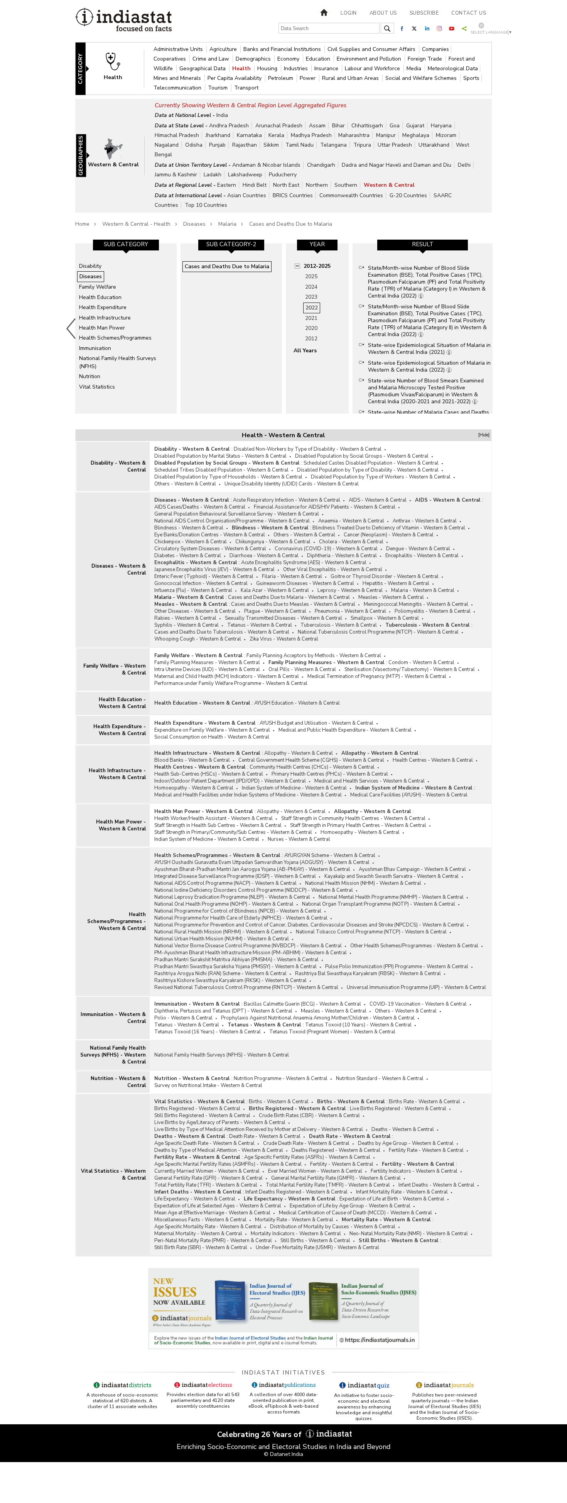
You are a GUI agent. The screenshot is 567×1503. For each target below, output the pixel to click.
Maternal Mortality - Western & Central (198, 1233)
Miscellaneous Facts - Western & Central (200, 1219)
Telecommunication (178, 87)
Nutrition (89, 376)
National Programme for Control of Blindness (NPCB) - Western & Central (237, 911)
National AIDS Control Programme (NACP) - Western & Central (225, 883)
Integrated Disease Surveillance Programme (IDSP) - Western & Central (235, 876)
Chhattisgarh (367, 125)
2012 (311, 338)
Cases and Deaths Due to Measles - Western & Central (293, 604)
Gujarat (415, 125)
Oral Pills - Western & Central (302, 669)
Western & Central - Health (136, 224)
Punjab (217, 145)
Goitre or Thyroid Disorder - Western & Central (385, 576)
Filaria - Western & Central (292, 576)
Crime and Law (211, 59)
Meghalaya (415, 135)
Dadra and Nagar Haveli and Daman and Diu (396, 165)
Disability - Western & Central (118, 466)
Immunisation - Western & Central (113, 1018)
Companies (435, 49)
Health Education (100, 297)
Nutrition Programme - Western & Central (280, 1078)
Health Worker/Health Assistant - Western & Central (213, 818)
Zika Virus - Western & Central (284, 639)
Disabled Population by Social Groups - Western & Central (362, 456)
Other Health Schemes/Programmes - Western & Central (414, 945)
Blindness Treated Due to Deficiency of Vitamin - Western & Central (388, 527)
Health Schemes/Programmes (115, 338)
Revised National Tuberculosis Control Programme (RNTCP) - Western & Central (246, 987)
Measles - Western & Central (391, 597)
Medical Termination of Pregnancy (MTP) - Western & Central (376, 676)
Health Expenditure (103, 307)
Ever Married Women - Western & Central (315, 1171)
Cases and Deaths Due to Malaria (290, 224)
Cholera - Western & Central (351, 541)
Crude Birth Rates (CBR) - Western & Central (309, 1115)
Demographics (254, 59)
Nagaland (167, 145)
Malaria (227, 224)
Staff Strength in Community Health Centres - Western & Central (353, 818)
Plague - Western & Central (275, 611)
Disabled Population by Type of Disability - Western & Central (368, 470)
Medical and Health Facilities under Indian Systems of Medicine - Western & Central (248, 794)
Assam (317, 125)
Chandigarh (321, 165)
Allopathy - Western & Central (298, 753)
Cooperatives (170, 59)
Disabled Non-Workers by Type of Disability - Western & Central (307, 449)
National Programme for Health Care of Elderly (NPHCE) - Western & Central (240, 918)
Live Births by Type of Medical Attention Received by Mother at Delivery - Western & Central (258, 1129)
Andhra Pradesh (229, 125)
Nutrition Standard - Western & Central (380, 1078)
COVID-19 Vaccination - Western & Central (418, 1004)
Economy (289, 59)
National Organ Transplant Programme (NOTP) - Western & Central (378, 904)
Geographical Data (203, 68)
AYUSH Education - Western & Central (297, 703)
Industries (296, 68)
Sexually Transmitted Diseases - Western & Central (283, 618)
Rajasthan (244, 145)
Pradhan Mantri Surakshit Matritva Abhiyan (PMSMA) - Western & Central (236, 959)
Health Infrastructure (105, 317)
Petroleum (281, 78)
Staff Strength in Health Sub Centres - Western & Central (218, 825)
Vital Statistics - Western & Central (113, 1175)
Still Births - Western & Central (315, 1240)
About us (383, 13)
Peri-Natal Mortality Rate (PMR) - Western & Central (213, 1240)
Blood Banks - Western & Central (192, 760)
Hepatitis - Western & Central (396, 583)
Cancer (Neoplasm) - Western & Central (389, 534)
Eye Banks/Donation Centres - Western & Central (209, 534)
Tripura (362, 145)
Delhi (464, 165)
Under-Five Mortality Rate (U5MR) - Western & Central (317, 1247)
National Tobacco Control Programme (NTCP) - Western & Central (371, 931)
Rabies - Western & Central (185, 618)
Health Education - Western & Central (122, 703)
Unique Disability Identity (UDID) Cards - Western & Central (291, 483)
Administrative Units (179, 49)
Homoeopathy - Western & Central (193, 787)
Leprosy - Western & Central (350, 590)
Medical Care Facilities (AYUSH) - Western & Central (408, 794)
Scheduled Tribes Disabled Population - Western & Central (221, 470)
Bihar (338, 125)
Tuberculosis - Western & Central (338, 625)
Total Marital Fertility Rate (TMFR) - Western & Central (328, 1185)
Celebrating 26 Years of (260, 1434)
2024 (311, 287)
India (222, 115)
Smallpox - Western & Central (385, 618)
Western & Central (389, 185)
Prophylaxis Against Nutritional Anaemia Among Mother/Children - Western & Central (318, 1017)
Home (82, 224)
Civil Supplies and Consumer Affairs (372, 49)
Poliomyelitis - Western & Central (433, 611)
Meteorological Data (453, 68)
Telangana (333, 145)
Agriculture (223, 49)
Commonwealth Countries (351, 195)
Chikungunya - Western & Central (272, 541)
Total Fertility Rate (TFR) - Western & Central (205, 1185)
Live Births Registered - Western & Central (398, 1108)
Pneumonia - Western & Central (350, 611)
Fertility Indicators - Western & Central (414, 1171)
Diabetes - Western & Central (187, 555)
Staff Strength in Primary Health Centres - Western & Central (358, 825)
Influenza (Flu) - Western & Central (193, 590)
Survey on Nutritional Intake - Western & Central (208, 1085)
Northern (317, 185)
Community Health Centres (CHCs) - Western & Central (312, 767)
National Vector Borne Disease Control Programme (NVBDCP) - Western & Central (248, 945)
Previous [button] (71, 328)
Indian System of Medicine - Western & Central (294, 787)
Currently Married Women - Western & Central (207, 1171)
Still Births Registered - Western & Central (202, 1115)
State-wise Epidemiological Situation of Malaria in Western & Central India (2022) (429, 366)
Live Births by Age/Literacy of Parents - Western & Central (219, 1122)
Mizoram (446, 135)
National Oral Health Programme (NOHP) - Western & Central (224, 904)
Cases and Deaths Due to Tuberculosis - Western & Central (221, 632)
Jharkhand (218, 135)
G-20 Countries (408, 195)
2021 (311, 318)
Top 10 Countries (206, 205)
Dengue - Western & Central (418, 548)
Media (415, 68)
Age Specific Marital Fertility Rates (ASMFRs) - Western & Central (228, 1164)
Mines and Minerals (178, 78)
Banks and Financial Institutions (282, 49)
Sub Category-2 (231, 244)
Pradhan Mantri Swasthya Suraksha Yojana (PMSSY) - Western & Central (235, 966)
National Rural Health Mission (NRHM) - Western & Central (220, 931)
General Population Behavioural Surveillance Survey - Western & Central (236, 514)
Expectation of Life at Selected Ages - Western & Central (217, 1205)
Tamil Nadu (299, 145)
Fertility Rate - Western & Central (426, 1150)
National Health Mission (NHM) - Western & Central (363, 883)
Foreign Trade (426, 59)
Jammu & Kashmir (176, 174)
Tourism (218, 87)
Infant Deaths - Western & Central (436, 1185)
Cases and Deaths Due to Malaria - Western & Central (289, 597)
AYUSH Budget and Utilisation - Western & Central (316, 723)
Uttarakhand (433, 145)
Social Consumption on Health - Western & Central (211, 737)
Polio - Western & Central (183, 1017)
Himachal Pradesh (177, 135)
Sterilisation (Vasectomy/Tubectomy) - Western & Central (409, 669)
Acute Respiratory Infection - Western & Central (286, 500)
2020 (311, 328)
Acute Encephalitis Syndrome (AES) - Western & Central (303, 562)
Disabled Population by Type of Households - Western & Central (228, 476)
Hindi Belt (255, 185)
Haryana (441, 125)
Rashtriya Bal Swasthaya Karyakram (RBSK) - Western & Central (368, 973)
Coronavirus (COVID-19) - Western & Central (326, 548)
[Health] (118, 68)
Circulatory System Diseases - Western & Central (210, 548)
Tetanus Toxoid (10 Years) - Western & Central (358, 1024)
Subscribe (424, 13)
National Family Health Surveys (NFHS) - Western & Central (113, 1055)
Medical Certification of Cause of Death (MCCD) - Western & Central (355, 1212)
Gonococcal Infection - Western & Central (201, 583)
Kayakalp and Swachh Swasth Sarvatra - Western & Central (391, 876)
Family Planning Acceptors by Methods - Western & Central (313, 655)
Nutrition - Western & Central (118, 1082)
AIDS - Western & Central (378, 500)
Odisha (193, 145)
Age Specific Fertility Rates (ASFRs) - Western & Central (307, 1157)
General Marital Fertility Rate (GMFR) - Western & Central (336, 1178)
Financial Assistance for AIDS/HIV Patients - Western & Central (324, 507)
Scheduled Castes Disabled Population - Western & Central (371, 463)
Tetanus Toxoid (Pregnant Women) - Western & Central (332, 1031)
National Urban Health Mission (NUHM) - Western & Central (221, 938)
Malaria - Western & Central (422, 590)
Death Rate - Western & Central (264, 1136)
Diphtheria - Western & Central (342, 555)
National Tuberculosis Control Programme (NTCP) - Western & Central (378, 632)
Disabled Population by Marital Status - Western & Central (220, 456)
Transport (246, 87)
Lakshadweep (245, 174)
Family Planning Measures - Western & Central (207, 662)
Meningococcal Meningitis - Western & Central (416, 604)
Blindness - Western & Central (188, 527)
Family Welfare (97, 287)
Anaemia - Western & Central (351, 520)
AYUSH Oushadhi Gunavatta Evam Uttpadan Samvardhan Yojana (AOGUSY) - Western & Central (262, 862)
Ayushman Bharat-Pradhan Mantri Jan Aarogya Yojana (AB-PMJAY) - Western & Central (252, 869)
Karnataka (249, 135)
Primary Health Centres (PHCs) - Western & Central (330, 774)
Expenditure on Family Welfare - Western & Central (212, 730)
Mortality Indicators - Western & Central (296, 1233)
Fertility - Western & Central (341, 1164)
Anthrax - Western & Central (425, 520)
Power (308, 78)
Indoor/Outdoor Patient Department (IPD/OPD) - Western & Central (230, 781)
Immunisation (95, 348)
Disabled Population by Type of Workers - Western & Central (381, 476)
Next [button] (494, 328)
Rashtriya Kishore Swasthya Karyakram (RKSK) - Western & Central (230, 980)
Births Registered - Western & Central (197, 1108)
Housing (268, 68)
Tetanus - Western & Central (259, 625)
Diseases (194, 224)
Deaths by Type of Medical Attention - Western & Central (218, 1150)
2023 (311, 297)
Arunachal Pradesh (278, 125)
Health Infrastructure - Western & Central (117, 774)
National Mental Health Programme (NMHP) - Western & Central (391, 897)
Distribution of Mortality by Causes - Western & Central (332, 1226)
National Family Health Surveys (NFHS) (117, 362)
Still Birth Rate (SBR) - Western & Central (200, 1247)
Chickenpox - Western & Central (190, 541)
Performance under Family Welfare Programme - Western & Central (230, 683)
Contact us (468, 13)
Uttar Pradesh (395, 145)
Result (423, 244)
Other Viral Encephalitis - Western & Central (332, 569)
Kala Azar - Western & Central (275, 590)
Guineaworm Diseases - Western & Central (305, 583)
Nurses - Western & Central (299, 839)
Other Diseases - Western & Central (195, 611)
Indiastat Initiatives (284, 1372)
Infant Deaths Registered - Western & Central (296, 1192)
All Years (305, 350)
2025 (311, 276)
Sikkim (271, 145)
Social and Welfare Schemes (421, 78)
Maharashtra (354, 135)
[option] (126, 328)
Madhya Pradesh (311, 135)
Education (319, 59)
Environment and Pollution (370, 59)
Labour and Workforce (373, 68)
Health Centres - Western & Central (433, 760)
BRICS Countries (293, 195)
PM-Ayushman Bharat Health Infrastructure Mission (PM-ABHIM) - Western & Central (250, 952)
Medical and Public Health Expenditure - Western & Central (345, 730)
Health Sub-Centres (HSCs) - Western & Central (208, 774)
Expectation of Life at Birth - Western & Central (391, 1198)
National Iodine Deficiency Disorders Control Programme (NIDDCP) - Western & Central (253, 890)
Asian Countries (246, 195)
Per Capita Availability (235, 78)
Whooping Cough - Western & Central (197, 639)
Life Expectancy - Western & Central (194, 1198)
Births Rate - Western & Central (424, 1101)
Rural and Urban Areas (351, 78)
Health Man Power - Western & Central (121, 825)
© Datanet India (283, 1454)
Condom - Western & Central (421, 662)
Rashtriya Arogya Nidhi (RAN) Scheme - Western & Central (220, 973)
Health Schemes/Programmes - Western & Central (116, 921)
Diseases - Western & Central (118, 570)
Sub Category (126, 244)
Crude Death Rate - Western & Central (306, 1143)
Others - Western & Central (185, 483)
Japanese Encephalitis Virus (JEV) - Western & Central (214, 569)
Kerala (276, 135)
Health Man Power (102, 327)
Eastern (226, 185)
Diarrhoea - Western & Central (264, 555)
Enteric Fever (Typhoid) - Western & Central (203, 576)
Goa (395, 125)
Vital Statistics (97, 387)
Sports (471, 78)
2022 (311, 307)
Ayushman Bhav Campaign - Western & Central (412, 869)
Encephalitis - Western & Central (422, 555)
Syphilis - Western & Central (186, 625)
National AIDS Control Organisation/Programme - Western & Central (232, 520)
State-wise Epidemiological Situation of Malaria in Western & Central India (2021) (429, 349)
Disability (90, 266)
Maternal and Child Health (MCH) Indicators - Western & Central (226, 676)
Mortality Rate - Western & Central (294, 1219)
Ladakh (212, 174)
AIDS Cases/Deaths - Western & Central (199, 507)
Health (242, 68)
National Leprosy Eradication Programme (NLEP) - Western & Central (232, 897)
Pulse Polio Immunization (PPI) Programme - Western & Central (396, 966)
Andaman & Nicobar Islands (266, 165)
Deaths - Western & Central (402, 1129)
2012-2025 (317, 266)
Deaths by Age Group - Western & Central (406, 1143)
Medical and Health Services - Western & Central (369, 781)
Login (349, 13)
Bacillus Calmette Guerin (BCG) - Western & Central (302, 1004)
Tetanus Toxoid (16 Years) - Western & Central (207, 1031)
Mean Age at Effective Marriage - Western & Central (212, 1212)
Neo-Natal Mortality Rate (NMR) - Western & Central (408, 1233)
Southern (345, 185)
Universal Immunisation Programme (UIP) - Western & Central (416, 987)
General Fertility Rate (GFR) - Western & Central (208, 1178)
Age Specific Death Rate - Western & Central (204, 1143)
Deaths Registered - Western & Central (336, 1150)
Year (317, 244)
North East (286, 185)
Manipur (386, 135)
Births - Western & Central (279, 1101)
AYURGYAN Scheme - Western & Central (329, 855)
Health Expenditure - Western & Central (119, 730)
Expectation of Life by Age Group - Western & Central (350, 1205)
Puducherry (283, 174)
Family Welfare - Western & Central (114, 669)
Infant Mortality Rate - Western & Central (402, 1192)
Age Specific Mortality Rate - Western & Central (208, 1226)
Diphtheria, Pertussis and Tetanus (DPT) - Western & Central (223, 1011)
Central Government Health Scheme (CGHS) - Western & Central (311, 760)
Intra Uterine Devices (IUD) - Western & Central (207, 669)
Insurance (327, 68)
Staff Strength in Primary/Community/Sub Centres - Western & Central (233, 832)
